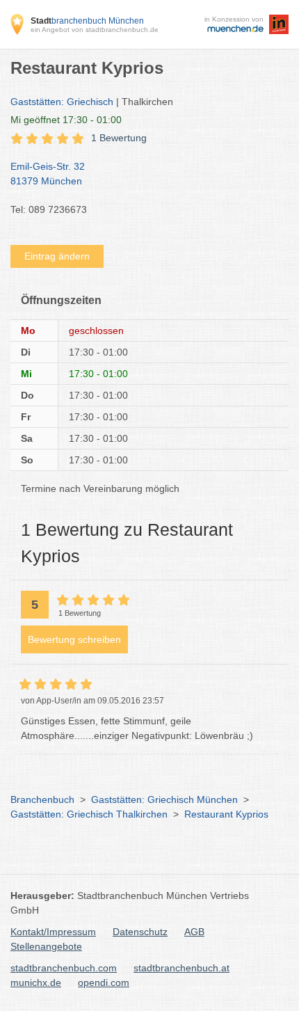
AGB (194, 931)
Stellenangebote (46, 946)
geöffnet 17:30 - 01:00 (66, 119)
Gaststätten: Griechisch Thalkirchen (89, 814)
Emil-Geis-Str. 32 (47, 173)
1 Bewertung (119, 137)
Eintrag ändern (57, 256)
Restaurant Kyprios (226, 814)
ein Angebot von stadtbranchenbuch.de (95, 29)
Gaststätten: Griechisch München (164, 799)
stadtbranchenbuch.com (63, 967)
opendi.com (103, 982)
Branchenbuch (42, 799)
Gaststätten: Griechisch (61, 101)
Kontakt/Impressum (53, 931)
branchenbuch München (87, 21)
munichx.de (35, 982)
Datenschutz (140, 931)
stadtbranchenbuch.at (181, 967)
